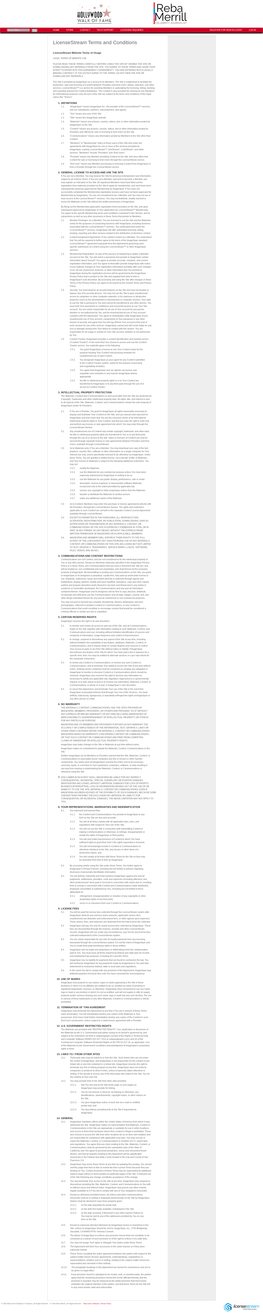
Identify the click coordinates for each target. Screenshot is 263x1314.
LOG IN (252, 30)
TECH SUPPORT (105, 30)
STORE (69, 30)
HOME (56, 30)
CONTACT (85, 30)
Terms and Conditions (91, 1304)
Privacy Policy (106, 1304)
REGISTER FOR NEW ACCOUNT (226, 30)
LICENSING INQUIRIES (131, 30)
